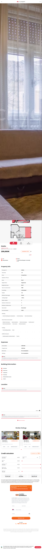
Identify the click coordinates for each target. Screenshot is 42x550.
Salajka (2, 248)
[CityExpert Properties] (21, 1)
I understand (37, 547)
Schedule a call (21, 518)
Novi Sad (6, 248)
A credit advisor (14, 497)
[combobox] (22, 510)
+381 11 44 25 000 (22, 523)
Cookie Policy (16, 547)
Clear (17, 457)
